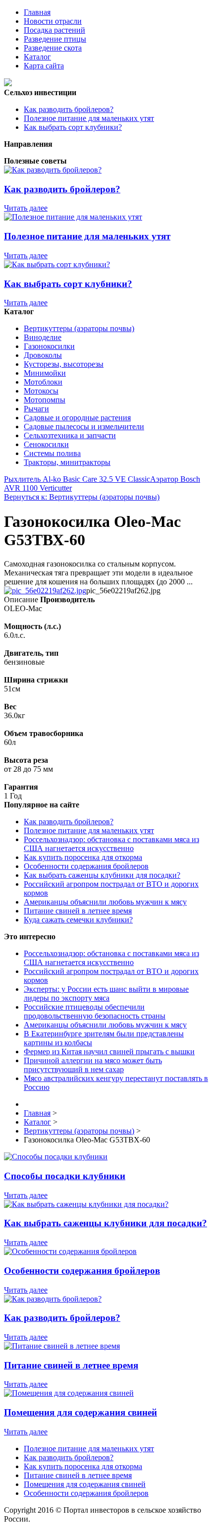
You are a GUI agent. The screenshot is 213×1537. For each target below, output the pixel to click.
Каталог (37, 57)
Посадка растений (54, 30)
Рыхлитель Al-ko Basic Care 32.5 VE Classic (77, 479)
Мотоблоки (43, 382)
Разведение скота (53, 48)
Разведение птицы (55, 39)
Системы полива (52, 453)
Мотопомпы (44, 400)
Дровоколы (43, 355)
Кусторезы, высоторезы (64, 364)
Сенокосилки (46, 444)
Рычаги (36, 408)
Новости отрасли (53, 21)
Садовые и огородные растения (77, 417)
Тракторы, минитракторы (67, 462)
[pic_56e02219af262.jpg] (45, 590)
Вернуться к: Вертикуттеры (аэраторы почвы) (82, 497)
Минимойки (45, 373)
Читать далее (26, 208)
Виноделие (42, 337)
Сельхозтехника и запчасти (70, 435)
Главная (37, 12)
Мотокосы (41, 391)
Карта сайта (44, 65)
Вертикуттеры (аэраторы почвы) (79, 328)
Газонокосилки (49, 346)
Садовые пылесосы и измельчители (84, 426)
